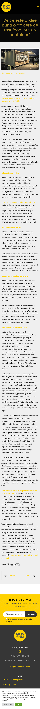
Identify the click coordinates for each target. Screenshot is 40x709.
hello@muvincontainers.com (20, 667)
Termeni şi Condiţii (9, 685)
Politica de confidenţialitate (13, 680)
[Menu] (38, 7)
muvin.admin (21, 73)
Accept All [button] (18, 704)
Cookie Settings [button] (8, 704)
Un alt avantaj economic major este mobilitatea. (18, 202)
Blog (2, 73)
